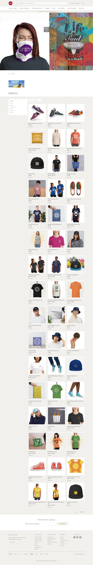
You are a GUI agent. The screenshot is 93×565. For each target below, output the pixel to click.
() (83, 3)
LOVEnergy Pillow (31, 451)
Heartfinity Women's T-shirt (33, 249)
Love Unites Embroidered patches (73, 350)
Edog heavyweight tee (52, 173)
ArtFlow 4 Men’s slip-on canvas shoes (35, 123)
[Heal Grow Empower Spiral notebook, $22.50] (56, 214)
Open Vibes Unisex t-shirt (71, 451)
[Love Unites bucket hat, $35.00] (75, 315)
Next (82, 512)
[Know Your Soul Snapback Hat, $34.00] (75, 264)
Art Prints (61, 8)
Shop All (81, 8)
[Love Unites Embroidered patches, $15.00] (75, 340)
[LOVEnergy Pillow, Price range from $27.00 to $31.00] (37, 441)
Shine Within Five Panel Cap (72, 502)
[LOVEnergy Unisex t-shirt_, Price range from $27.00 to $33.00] (56, 441)
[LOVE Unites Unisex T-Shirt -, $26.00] (56, 390)
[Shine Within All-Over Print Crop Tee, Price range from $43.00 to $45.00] (75, 466)
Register (78, 3)
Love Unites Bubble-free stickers (54, 325)
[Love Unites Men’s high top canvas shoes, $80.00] (56, 365)
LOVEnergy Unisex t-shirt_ (52, 451)
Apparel (47, 8)
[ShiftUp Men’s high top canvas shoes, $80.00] (37, 466)
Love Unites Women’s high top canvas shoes (75, 401)
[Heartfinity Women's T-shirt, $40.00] (37, 239)
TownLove (12, 110)
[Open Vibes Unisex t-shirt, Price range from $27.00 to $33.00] (75, 441)
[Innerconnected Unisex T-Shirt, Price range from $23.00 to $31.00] (37, 264)
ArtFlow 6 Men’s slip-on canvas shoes (55, 123)
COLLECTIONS (13, 8)
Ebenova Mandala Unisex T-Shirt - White (74, 148)
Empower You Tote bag (71, 173)
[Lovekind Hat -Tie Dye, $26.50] (37, 416)
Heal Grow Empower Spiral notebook (54, 224)
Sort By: (30, 100)
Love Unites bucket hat (71, 325)
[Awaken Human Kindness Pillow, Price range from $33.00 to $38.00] (37, 138)
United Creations (13, 107)
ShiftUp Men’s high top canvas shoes (35, 476)
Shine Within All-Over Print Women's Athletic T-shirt (56, 503)
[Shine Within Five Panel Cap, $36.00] (75, 491)
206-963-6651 (12, 542)
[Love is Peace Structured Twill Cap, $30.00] (37, 315)
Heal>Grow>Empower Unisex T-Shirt (73, 224)
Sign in (72, 3)
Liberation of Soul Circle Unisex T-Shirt (35, 300)
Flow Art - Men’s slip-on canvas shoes (74, 199)
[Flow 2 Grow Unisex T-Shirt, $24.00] (56, 188)
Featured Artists (37, 8)
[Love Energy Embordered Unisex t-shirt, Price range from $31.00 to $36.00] (75, 289)
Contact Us (50, 540)
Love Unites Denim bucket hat (53, 350)
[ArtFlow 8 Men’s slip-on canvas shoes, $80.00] (75, 112)
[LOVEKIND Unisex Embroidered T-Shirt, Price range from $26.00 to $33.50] (75, 416)
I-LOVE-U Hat (69, 249)
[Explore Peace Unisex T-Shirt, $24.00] (37, 188)
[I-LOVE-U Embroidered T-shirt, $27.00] (56, 239)
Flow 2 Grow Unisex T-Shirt (53, 199)
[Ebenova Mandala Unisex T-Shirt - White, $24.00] (75, 138)
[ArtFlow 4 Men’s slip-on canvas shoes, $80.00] (37, 112)
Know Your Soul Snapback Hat (72, 274)
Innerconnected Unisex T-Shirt (33, 274)
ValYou (11, 103)
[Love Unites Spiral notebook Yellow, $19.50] (37, 390)
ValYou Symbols (24, 8)
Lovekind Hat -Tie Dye (32, 426)
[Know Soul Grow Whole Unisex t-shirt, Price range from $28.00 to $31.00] (56, 264)
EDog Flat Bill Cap (31, 173)
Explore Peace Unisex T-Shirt (33, 199)
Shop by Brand (71, 8)
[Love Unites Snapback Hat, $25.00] (75, 365)
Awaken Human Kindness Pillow (34, 148)
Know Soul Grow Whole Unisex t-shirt (54, 274)
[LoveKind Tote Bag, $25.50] (56, 416)
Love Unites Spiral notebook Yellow (34, 401)
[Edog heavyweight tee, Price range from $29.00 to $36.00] (56, 163)
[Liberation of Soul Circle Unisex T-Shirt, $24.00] (37, 289)
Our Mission (50, 537)
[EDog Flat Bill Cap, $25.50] (37, 163)
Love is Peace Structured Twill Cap (34, 325)
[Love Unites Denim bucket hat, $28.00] (56, 340)
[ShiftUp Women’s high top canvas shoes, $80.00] (56, 466)
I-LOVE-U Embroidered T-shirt (53, 249)
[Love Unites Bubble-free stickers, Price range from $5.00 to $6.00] (56, 315)
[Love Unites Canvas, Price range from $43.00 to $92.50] (37, 340)
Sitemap (49, 544)
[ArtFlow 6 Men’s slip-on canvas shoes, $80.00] (56, 112)
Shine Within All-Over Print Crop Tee (73, 476)
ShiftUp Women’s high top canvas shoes (55, 476)
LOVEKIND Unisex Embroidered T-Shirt (74, 426)
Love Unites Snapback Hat (72, 375)
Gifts (53, 8)
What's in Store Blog (52, 542)
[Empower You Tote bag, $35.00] (75, 163)
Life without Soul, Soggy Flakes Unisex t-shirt (56, 300)
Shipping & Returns (51, 539)
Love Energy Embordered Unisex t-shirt (74, 300)
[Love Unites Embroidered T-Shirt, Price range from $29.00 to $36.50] (37, 365)
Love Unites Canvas (32, 350)
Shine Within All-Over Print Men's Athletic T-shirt (37, 502)
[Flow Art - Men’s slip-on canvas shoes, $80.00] (75, 188)
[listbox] (37, 100)
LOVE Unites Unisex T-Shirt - (53, 401)
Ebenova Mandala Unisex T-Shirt (53, 148)
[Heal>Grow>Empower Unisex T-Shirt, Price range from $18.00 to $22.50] (75, 214)
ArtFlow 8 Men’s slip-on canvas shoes (74, 123)
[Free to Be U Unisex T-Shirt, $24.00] (37, 214)
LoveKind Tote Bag (51, 426)
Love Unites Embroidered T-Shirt (34, 375)
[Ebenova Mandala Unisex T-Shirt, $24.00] (56, 138)
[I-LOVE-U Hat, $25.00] (75, 239)
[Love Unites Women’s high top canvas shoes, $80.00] (75, 390)
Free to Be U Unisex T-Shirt (33, 224)
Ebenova (11, 105)
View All (11, 112)
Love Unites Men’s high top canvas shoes (55, 375)
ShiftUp (11, 108)
